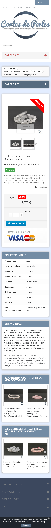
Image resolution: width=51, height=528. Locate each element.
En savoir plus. (42, 522)
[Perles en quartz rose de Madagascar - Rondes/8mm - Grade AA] (37, 449)
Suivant (36, 144)
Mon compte (11, 491)
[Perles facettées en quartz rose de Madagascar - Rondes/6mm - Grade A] (37, 395)
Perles (12, 68)
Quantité (26, 211)
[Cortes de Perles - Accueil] (25, 25)
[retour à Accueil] (4, 68)
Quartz (37, 71)
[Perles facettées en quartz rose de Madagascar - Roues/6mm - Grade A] (13, 395)
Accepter (26, 525)
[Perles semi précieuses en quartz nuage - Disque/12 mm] (15, 143)
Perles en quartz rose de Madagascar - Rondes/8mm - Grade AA (37, 465)
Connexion (31, 7)
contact (5, 7)
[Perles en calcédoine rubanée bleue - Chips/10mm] (13, 449)
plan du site (18, 7)
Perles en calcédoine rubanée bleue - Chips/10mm (12, 464)
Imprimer (43, 187)
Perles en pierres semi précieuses (16, 71)
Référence (9, 164)
